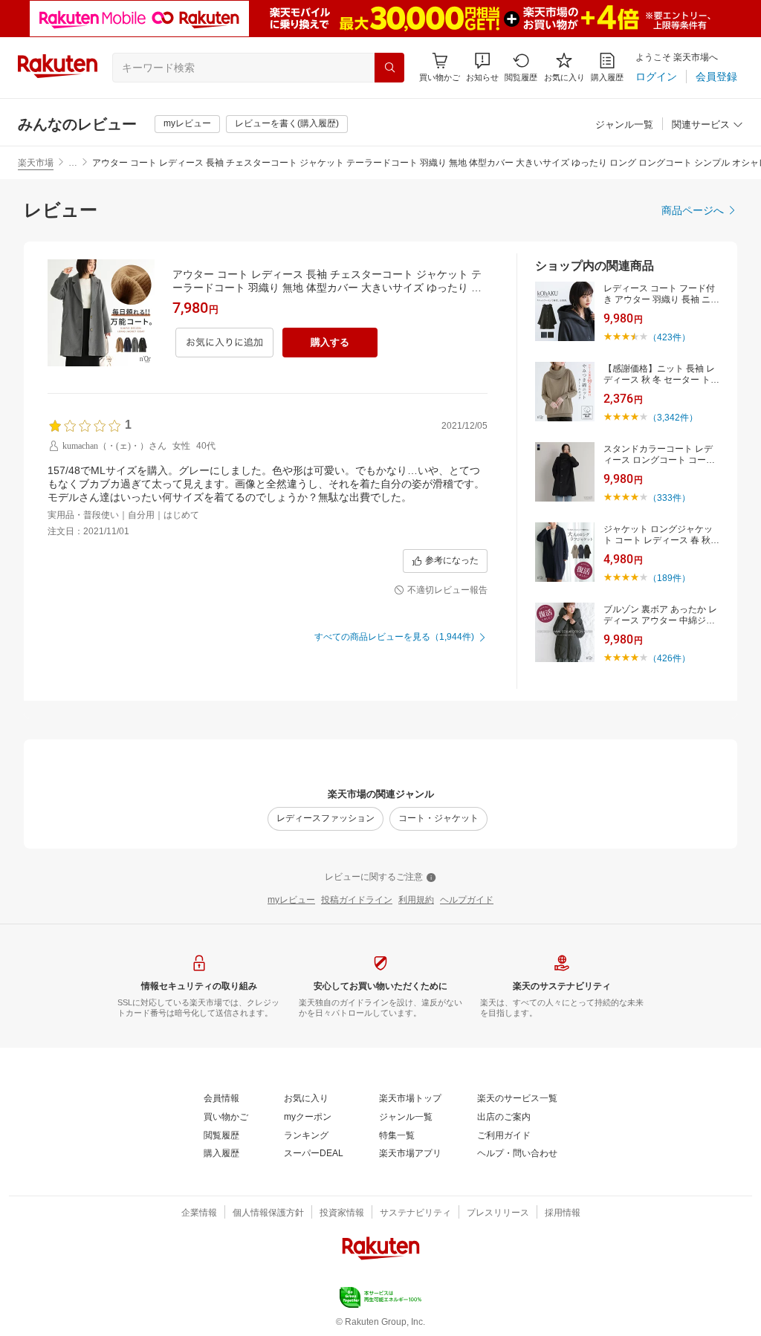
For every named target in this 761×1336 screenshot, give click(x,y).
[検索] (389, 67)
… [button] (72, 163)
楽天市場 (36, 163)
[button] (482, 67)
